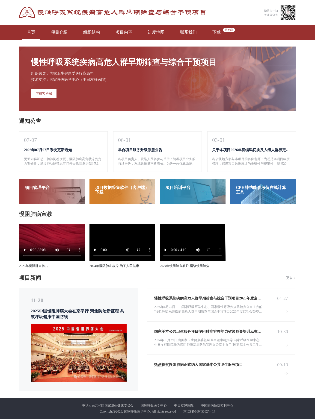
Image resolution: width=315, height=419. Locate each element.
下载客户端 (44, 93)
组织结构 (91, 32)
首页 (31, 32)
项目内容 (124, 32)
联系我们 (188, 32)
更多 (290, 278)
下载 (216, 32)
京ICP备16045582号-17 (199, 411)
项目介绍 (59, 32)
